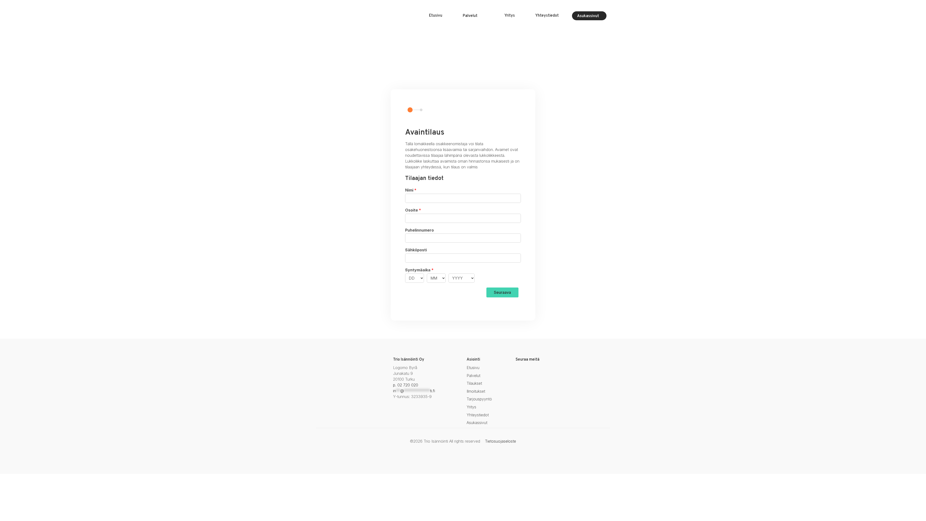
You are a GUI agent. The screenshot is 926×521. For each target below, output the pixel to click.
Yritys (509, 15)
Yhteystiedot (547, 15)
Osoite (413, 210)
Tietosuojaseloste (500, 441)
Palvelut (470, 16)
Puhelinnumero (419, 230)
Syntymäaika (419, 269)
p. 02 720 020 (405, 385)
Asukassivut (588, 16)
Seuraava (502, 292)
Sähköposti (416, 249)
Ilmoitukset (476, 391)
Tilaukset (474, 383)
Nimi (410, 190)
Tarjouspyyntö (479, 399)
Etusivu (435, 15)
